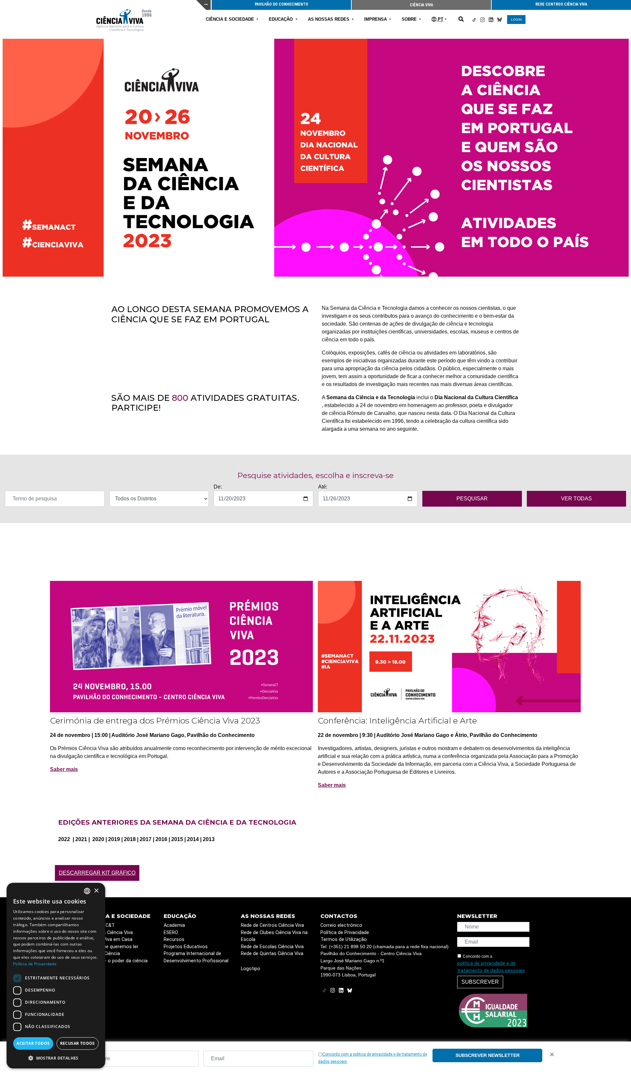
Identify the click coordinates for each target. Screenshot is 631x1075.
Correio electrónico (341, 925)
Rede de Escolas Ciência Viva (272, 946)
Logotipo (250, 969)
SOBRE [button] (410, 19)
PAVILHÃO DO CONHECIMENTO (281, 4)
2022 (64, 839)
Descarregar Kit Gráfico (97, 873)
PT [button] (439, 19)
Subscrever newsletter (488, 1055)
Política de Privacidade (344, 932)
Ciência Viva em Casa (109, 939)
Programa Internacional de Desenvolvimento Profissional (196, 957)
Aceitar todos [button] (33, 1043)
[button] (56, 1058)
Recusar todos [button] (77, 1043)
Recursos (174, 939)
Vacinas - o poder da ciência (117, 961)
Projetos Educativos (186, 946)
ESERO (171, 932)
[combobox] (87, 891)
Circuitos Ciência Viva (109, 932)
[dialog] (56, 975)
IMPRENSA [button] (376, 19)
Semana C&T (100, 925)
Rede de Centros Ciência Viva (272, 925)
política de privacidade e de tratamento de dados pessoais (491, 967)
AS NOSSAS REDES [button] (329, 19)
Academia (174, 925)
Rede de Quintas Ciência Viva (272, 953)
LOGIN (516, 19)
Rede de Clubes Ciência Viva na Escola (274, 936)
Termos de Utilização (343, 939)
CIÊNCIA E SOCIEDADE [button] (230, 19)
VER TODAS (576, 498)
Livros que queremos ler (112, 946)
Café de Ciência (103, 953)
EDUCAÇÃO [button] (281, 19)
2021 (81, 839)
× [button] (96, 890)
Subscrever (480, 982)
